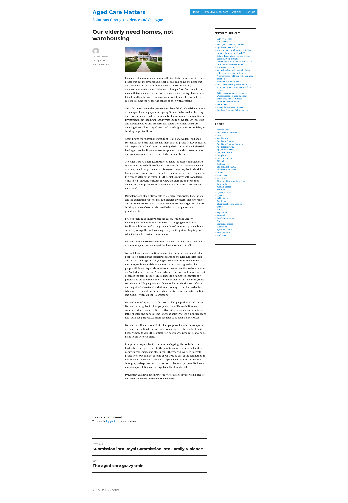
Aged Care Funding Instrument (231, 144)
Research (221, 215)
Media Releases (224, 187)
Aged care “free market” (228, 47)
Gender (220, 172)
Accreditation (223, 130)
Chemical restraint (225, 152)
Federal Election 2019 (226, 167)
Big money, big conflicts (227, 59)
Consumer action (224, 158)
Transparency (223, 232)
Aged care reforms (225, 150)
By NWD (115, 490)
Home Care (222, 175)
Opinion (220, 195)
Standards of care (225, 224)
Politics (220, 207)
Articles (236, 11)
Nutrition (221, 190)
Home (195, 11)
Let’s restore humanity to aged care (233, 93)
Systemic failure (224, 230)
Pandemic (221, 201)
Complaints (222, 155)
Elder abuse (222, 161)
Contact (250, 11)
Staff (219, 221)
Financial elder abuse (226, 170)
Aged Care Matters (118, 12)
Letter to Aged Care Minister (230, 99)
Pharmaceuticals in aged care (230, 204)
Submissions (222, 227)
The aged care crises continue (230, 44)
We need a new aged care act (230, 107)
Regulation (222, 212)
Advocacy (221, 135)
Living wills (222, 184)
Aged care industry (100, 64)
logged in (111, 421)
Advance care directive (227, 133)
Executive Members (216, 11)
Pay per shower (224, 42)
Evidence (221, 164)
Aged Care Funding (225, 141)
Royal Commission (225, 218)
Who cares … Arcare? (226, 67)
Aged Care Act (223, 138)
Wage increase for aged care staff (232, 96)
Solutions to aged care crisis (229, 82)
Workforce (221, 235)
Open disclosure (224, 192)
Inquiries (221, 178)
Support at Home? (225, 39)
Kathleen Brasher (100, 57)
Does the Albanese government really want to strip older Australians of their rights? (234, 87)
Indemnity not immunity (228, 102)
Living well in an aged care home (232, 181)
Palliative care (223, 198)
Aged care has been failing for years (233, 110)
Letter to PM (222, 104)
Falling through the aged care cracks (233, 56)
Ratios (220, 210)
